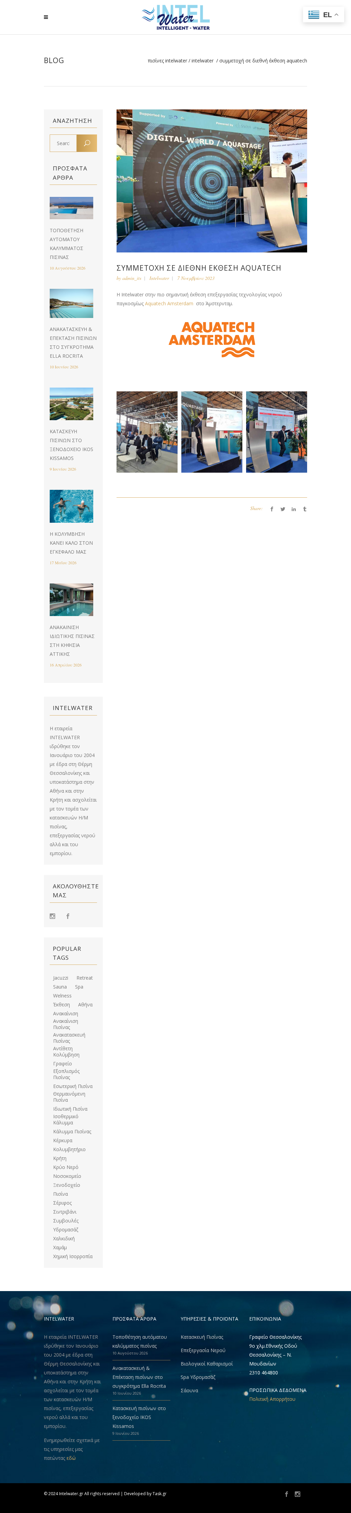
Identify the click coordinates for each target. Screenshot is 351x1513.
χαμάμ (60, 1247)
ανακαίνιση (65, 1013)
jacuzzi (60, 978)
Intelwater (203, 60)
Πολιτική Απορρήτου (272, 1399)
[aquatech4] (276, 432)
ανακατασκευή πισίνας (69, 1038)
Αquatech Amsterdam (170, 303)
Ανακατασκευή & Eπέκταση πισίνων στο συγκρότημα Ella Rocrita (139, 1377)
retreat (84, 978)
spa (79, 987)
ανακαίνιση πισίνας (65, 1024)
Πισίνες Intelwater (167, 60)
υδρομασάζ (65, 1230)
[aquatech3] (211, 432)
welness (62, 996)
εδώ (71, 1458)
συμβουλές (65, 1221)
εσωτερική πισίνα (73, 1086)
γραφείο (62, 1064)
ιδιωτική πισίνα (70, 1109)
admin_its (131, 278)
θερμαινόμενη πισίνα (69, 1097)
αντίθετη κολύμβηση (66, 1051)
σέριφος (62, 1203)
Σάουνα (189, 1390)
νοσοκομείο (67, 1176)
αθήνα (85, 1005)
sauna (60, 987)
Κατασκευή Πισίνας (202, 1337)
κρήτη (59, 1158)
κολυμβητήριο (69, 1149)
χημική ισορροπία (73, 1256)
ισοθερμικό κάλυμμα (65, 1119)
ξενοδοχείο (66, 1185)
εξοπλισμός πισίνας (66, 1074)
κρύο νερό (65, 1167)
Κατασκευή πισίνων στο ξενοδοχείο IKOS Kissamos (139, 1417)
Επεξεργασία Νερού (203, 1350)
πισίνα (60, 1194)
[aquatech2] (147, 432)
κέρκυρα (62, 1140)
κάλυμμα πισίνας (72, 1131)
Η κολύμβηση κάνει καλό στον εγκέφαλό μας (71, 543)
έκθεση (61, 1005)
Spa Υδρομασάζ (198, 1377)
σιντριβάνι (64, 1212)
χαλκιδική (64, 1239)
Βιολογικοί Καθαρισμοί (207, 1363)
